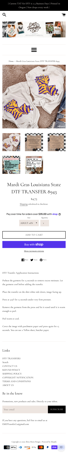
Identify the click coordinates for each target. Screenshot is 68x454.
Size (28, 218)
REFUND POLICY (11, 369)
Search (5, 362)
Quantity (44, 218)
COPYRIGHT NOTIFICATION (17, 377)
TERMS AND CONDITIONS (16, 381)
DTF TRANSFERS (11, 358)
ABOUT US (8, 385)
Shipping (24, 204)
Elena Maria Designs (33, 442)
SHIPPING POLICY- (12, 373)
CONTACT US (9, 366)
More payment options (34, 251)
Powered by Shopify (49, 442)
